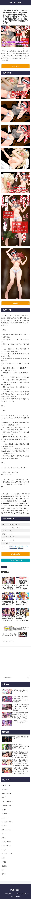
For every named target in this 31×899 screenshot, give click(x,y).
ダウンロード (15, 66)
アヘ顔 (26, 546)
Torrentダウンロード (16, 560)
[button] (28, 677)
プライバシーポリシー (23, 893)
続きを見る (15, 303)
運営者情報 (8, 893)
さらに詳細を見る (15, 554)
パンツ (15, 546)
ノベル (4, 567)
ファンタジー (21, 546)
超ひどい (15, 548)
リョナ (21, 548)
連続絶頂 (12, 546)
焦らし (11, 548)
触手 (19, 548)
